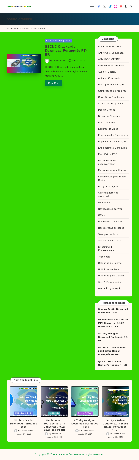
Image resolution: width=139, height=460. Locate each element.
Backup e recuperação (111, 84)
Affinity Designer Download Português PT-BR (113, 337)
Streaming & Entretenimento (106, 249)
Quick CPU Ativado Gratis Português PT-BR (112, 363)
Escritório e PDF (107, 154)
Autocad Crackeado (109, 78)
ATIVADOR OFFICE (109, 59)
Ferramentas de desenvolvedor (107, 162)
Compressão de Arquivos (112, 91)
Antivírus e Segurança (111, 53)
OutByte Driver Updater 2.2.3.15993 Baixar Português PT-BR (112, 351)
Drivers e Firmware (109, 116)
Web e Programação (109, 288)
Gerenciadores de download (108, 194)
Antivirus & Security (109, 46)
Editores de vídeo (108, 129)
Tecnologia (104, 256)
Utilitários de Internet (110, 263)
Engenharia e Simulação (112, 141)
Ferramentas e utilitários (112, 170)
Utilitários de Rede (108, 269)
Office (101, 215)
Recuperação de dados (111, 228)
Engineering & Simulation (112, 148)
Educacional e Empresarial (113, 135)
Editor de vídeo (107, 122)
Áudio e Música (107, 72)
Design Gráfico (106, 110)
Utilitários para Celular (111, 275)
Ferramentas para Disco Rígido (112, 178)
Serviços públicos (108, 234)
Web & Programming (109, 282)
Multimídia (104, 202)
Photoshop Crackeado (110, 221)
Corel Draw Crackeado (111, 97)
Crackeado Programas (58, 40)
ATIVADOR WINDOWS (111, 65)
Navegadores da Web (110, 209)
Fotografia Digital (108, 186)
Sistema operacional (109, 240)
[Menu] (92, 6)
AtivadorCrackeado (19, 28)
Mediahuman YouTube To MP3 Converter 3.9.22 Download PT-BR (113, 323)
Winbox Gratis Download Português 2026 (113, 311)
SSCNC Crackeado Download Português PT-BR (66, 50)
